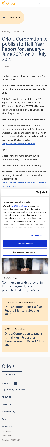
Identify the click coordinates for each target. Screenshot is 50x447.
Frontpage (6, 31)
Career (5, 419)
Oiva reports (6, 431)
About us (6, 396)
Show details (36, 235)
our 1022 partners (18, 206)
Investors (6, 404)
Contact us (12, 374)
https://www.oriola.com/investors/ (18, 143)
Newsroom (19, 31)
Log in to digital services (13, 389)
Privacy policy (7, 436)
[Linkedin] (15, 383)
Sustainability (8, 411)
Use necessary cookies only (25, 252)
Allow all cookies (25, 243)
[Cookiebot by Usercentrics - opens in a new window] (36, 193)
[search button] (38, 3)
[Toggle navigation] (46, 3)
